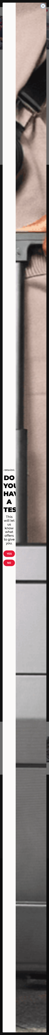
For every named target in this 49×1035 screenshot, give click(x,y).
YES (9, 553)
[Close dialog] (43, 6)
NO (9, 562)
